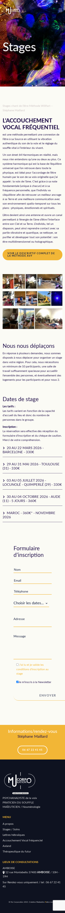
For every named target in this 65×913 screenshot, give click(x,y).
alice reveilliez (51, 902)
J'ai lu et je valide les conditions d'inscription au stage (32, 669)
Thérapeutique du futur (17, 851)
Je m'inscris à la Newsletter (35, 682)
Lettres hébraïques (14, 835)
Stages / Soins (11, 829)
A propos (8, 823)
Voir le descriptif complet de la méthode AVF (31, 254)
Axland (7, 846)
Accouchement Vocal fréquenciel (23, 840)
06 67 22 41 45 (32, 750)
